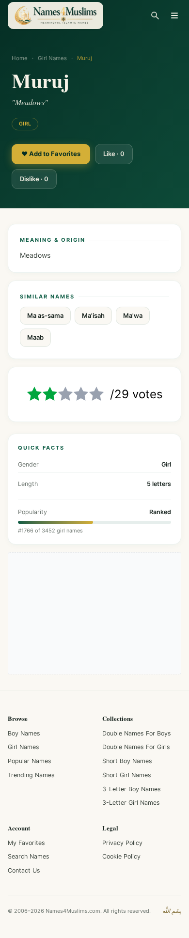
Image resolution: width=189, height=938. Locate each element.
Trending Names (31, 775)
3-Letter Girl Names (131, 802)
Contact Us (24, 870)
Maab (35, 337)
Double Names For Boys (136, 733)
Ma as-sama (45, 315)
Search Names (28, 856)
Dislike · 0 (34, 179)
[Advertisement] (94, 613)
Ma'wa (132, 315)
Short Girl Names (126, 775)
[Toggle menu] (174, 15)
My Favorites (26, 842)
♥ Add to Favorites (50, 153)
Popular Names (29, 761)
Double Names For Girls (136, 746)
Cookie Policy (121, 856)
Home (20, 58)
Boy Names (24, 733)
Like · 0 (114, 153)
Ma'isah (93, 315)
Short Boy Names (127, 761)
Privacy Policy (122, 842)
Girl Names (52, 58)
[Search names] (155, 15)
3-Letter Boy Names (131, 789)
